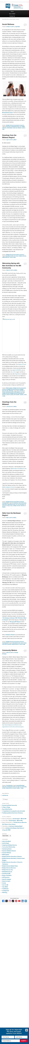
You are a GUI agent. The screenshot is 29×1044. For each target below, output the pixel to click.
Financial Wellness (6, 852)
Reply (21, 788)
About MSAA (12, 13)
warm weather (17, 394)
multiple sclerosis (22, 256)
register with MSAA (17, 370)
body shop (4, 786)
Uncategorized (5, 503)
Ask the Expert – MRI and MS (19, 818)
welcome (23, 505)
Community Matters (9, 650)
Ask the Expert (5, 843)
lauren (22, 643)
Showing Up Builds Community (9, 805)
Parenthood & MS (6, 873)
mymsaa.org (5, 795)
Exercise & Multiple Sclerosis (9, 850)
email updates (17, 392)
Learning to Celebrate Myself (15, 826)
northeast (9, 644)
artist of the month (22, 503)
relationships (9, 127)
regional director (5, 257)
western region (16, 788)
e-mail (13, 372)
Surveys (4, 883)
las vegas (18, 786)
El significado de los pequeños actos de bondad (13, 811)
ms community (21, 504)
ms (20, 126)
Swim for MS (5, 885)
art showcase (15, 503)
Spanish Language (6, 879)
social (14, 127)
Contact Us (12, 16)
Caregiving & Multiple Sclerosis (9, 845)
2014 (18, 390)
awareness (4, 504)
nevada (3, 788)
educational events (15, 126)
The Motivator (5, 888)
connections (8, 126)
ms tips (8, 505)
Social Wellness (8, 24)
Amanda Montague (20, 785)
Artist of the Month (6, 841)
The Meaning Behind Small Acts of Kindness (12, 813)
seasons (8, 394)
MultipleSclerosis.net (7, 871)
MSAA (15, 139)
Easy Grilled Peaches (7, 809)
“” (15, 621)
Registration (17, 374)
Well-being (11, 390)
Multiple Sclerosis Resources (13, 389)
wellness (19, 127)
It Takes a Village (6, 807)
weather (21, 394)
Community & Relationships (8, 847)
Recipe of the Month (6, 875)
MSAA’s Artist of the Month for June (18, 468)
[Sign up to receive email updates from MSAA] (14, 335)
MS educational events (7, 112)
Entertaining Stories (6, 849)
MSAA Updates (9, 388)
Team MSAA (5, 886)
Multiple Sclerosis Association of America (15, 125)
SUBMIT (23, 1041)
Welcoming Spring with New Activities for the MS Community (11, 265)
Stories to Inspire (6, 881)
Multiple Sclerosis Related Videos (10, 866)
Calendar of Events (22, 364)
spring (11, 394)
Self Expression (6, 877)
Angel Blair (17, 26)
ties (16, 127)
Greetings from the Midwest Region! (9, 136)
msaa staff (4, 644)
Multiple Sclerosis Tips (7, 869)
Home (12, 11)
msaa (17, 256)
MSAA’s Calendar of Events (8, 487)
